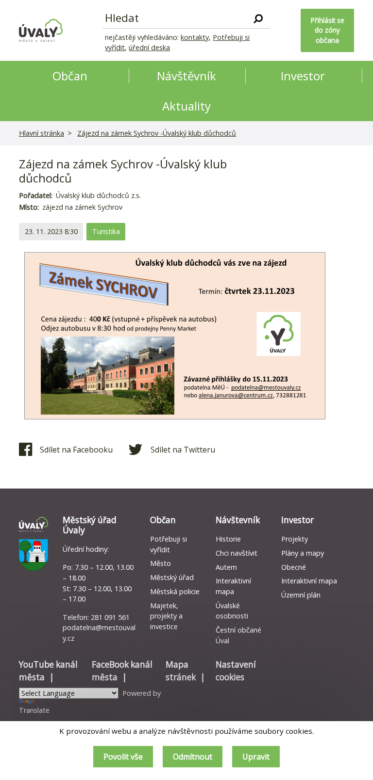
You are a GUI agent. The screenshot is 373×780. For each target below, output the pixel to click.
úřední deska (149, 47)
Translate (34, 710)
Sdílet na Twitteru (183, 449)
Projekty (294, 539)
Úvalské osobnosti (232, 611)
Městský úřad (172, 577)
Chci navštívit (236, 553)
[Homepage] (41, 30)
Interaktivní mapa (233, 586)
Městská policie (175, 591)
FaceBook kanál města (122, 671)
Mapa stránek (181, 671)
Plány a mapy (302, 553)
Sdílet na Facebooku (76, 449)
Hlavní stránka (41, 133)
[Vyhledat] (258, 18)
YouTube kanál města (48, 671)
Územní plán (301, 594)
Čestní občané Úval (238, 635)
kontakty (195, 37)
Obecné (293, 567)
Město (160, 563)
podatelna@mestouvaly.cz (99, 633)
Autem (226, 567)
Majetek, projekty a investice (166, 616)
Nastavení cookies (236, 671)
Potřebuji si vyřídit (168, 544)
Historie (228, 539)
